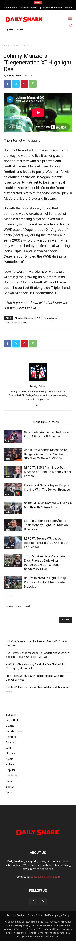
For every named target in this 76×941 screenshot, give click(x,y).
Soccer (10, 786)
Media (9, 759)
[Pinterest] (24, 84)
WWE (23, 322)
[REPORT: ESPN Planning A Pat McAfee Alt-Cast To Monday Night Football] (13, 472)
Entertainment (14, 731)
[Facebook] (7, 84)
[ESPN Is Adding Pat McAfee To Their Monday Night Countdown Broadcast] (13, 525)
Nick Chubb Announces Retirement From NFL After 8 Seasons (36, 643)
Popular (10, 770)
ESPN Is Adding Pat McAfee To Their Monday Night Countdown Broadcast (46, 525)
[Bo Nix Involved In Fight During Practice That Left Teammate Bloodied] (13, 582)
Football (28, 45)
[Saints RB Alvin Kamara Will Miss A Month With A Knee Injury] (13, 507)
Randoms (11, 775)
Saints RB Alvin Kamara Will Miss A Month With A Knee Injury (37, 689)
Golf (8, 748)
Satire (9, 781)
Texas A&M (11, 322)
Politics (10, 764)
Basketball (12, 720)
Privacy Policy (35, 915)
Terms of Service (15, 915)
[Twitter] (16, 84)
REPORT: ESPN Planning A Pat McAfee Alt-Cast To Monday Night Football (47, 472)
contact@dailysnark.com (45, 876)
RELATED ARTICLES (17, 422)
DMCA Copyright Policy (57, 915)
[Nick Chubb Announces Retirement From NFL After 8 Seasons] (13, 436)
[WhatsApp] (33, 84)
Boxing (10, 725)
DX (38, 318)
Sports (17, 45)
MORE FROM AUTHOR (46, 422)
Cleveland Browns (24, 318)
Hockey (10, 753)
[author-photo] (38, 380)
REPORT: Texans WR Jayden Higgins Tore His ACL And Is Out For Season (46, 543)
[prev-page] (6, 596)
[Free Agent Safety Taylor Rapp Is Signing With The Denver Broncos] (13, 489)
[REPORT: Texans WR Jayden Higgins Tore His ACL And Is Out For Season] (13, 542)
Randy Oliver (14, 75)
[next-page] (12, 596)
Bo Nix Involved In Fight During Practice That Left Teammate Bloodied (45, 582)
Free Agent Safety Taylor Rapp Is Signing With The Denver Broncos (38, 7)
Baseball (11, 714)
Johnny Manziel (51, 318)
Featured (11, 736)
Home (7, 45)
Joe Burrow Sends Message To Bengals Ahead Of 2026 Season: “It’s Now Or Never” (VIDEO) (46, 454)
